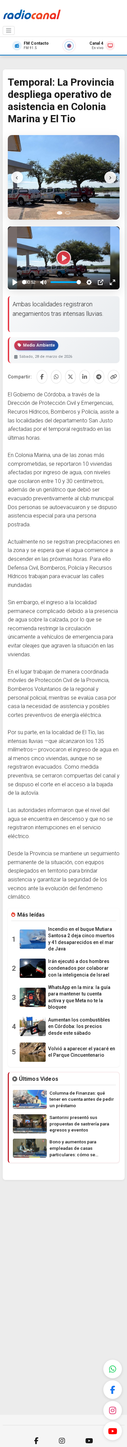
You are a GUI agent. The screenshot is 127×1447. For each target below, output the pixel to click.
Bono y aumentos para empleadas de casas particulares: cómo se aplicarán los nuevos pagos (78, 1148)
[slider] (24, 282)
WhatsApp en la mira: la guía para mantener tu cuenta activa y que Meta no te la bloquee (79, 997)
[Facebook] (112, 1389)
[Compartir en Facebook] (42, 376)
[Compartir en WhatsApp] (56, 376)
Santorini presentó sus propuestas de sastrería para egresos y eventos (79, 1124)
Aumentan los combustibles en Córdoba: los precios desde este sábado (79, 1026)
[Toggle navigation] (9, 30)
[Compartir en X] (70, 376)
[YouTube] (112, 1431)
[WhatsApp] (112, 1369)
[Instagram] (112, 1410)
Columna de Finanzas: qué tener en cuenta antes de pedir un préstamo (81, 1099)
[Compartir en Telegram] (98, 376)
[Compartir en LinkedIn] (84, 376)
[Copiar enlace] (114, 376)
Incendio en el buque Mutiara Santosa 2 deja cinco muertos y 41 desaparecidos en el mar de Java (81, 939)
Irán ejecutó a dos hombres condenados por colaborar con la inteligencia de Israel (78, 968)
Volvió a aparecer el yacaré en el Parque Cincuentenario (81, 1052)
